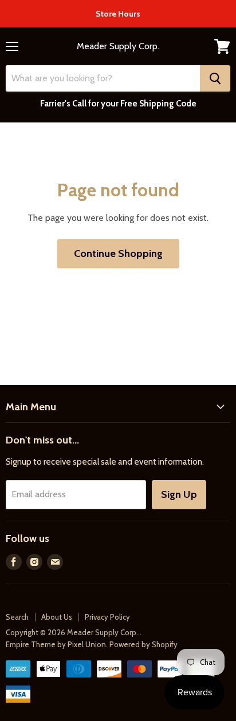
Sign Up (179, 494)
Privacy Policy (107, 616)
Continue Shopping (118, 253)
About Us (56, 616)
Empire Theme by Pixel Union (56, 644)
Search (17, 616)
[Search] (215, 78)
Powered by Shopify (143, 644)
